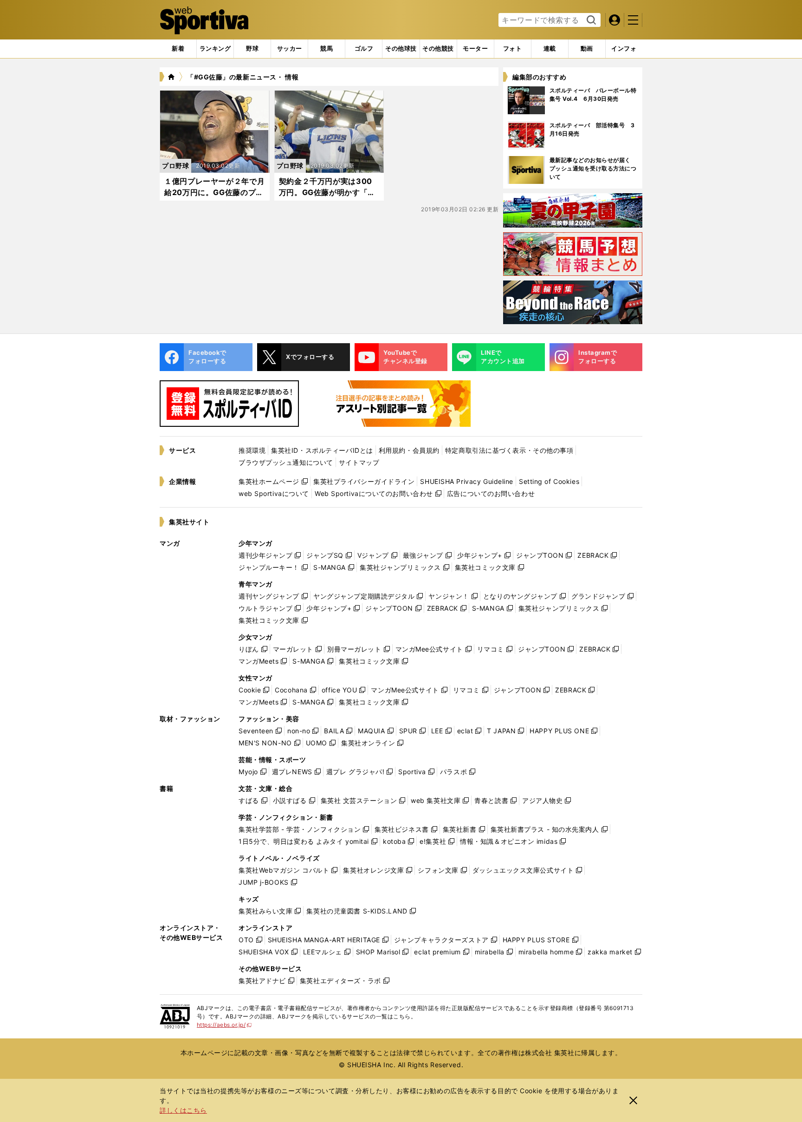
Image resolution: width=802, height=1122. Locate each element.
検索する (590, 20)
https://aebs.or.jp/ (224, 1024)
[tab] (252, 48)
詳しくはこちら (183, 1110)
